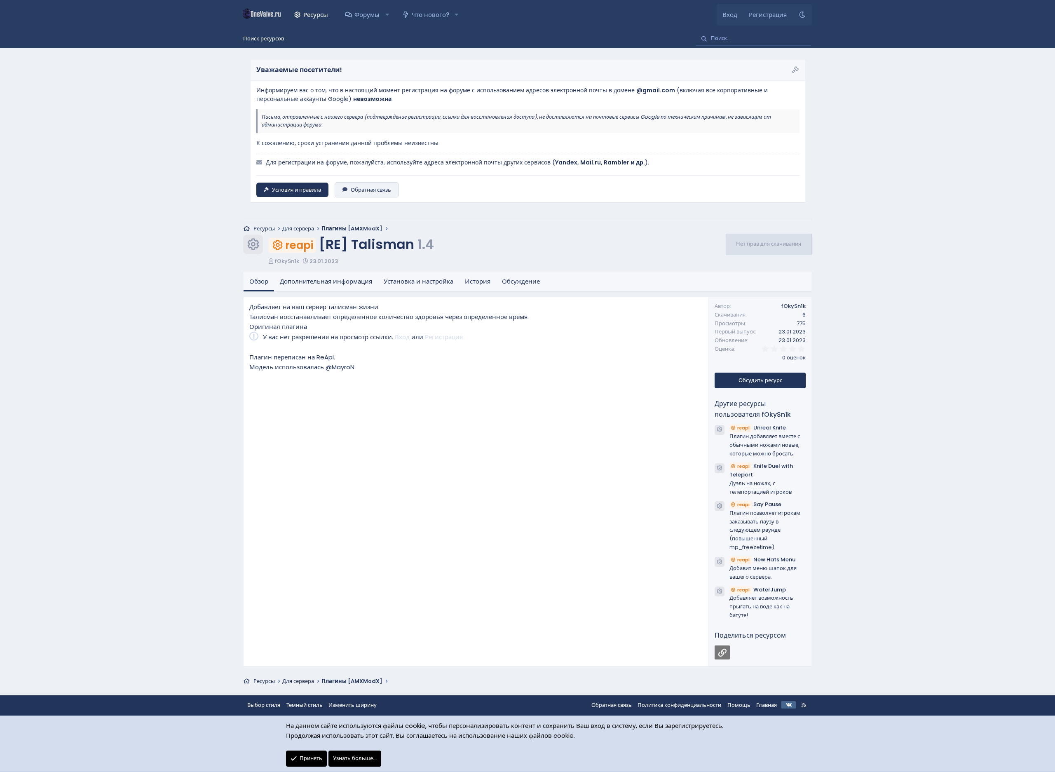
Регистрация (444, 337)
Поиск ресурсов (263, 38)
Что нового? (430, 14)
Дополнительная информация (326, 281)
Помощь (738, 705)
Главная (766, 705)
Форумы (367, 14)
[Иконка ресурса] (719, 430)
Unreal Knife (761, 428)
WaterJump (761, 590)
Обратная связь (371, 190)
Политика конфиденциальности (679, 705)
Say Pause (759, 504)
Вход (402, 337)
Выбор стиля (263, 705)
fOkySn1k (286, 261)
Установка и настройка (418, 281)
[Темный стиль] (802, 15)
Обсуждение (521, 281)
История (477, 281)
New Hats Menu (766, 559)
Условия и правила (296, 190)
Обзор (258, 281)
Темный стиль (304, 705)
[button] (386, 15)
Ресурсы (315, 14)
